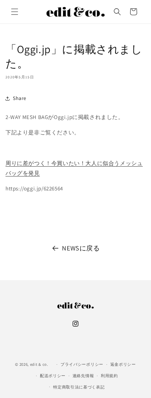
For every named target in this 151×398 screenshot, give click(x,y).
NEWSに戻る (81, 248)
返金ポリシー (123, 364)
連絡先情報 (83, 375)
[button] (15, 12)
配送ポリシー (53, 375)
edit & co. (39, 364)
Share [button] (19, 98)
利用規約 (109, 375)
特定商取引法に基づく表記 (78, 387)
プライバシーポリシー (81, 364)
